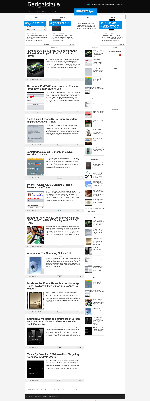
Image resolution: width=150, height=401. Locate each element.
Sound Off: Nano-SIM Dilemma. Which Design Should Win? (98, 201)
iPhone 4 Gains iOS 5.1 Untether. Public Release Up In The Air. (49, 186)
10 (54, 389)
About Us (94, 4)
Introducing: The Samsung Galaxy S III (49, 253)
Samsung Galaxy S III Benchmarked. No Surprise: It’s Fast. (50, 153)
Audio (38, 12)
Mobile (82, 12)
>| (76, 389)
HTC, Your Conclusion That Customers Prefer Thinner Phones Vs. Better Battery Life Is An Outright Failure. (98, 193)
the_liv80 (34, 33)
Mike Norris (60, 33)
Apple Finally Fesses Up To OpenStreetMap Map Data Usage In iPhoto (52, 120)
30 (63, 389)
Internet (77, 12)
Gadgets (57, 12)
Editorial (44, 12)
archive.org (93, 400)
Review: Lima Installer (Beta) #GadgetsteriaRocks (34, 23)
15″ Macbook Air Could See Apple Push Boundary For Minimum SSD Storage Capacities (94, 210)
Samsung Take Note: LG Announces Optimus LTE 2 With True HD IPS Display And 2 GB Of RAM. (53, 220)
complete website (84, 400)
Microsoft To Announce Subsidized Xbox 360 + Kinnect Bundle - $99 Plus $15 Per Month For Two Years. (110, 24)
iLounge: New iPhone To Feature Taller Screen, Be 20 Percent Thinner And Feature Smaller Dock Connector (53, 321)
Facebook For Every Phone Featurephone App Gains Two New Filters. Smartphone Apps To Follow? (53, 286)
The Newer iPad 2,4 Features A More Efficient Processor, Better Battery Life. (52, 87)
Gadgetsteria (122, 396)
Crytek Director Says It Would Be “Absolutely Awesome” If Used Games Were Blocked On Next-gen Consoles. (98, 174)
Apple (28, 12)
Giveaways (70, 12)
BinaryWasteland (109, 4)
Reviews (88, 12)
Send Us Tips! (119, 4)
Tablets (94, 12)
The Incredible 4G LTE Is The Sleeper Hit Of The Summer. (59, 23)
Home (88, 4)
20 (58, 389)
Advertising (101, 4)
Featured (51, 12)
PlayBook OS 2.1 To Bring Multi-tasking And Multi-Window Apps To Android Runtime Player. (52, 53)
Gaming (63, 12)
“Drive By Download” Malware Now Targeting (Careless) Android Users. (53, 355)
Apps (33, 12)
